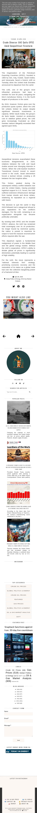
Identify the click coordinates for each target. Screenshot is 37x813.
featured (18, 599)
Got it (24, 14)
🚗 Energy (12, 803)
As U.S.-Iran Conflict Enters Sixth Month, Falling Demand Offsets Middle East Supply (18, 428)
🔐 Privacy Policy (26, 801)
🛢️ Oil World (27, 799)
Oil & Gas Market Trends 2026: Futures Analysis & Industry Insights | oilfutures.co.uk (18, 809)
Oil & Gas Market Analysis (18, 612)
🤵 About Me (24, 803)
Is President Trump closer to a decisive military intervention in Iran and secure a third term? (18, 467)
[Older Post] (32, 336)
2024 (18, 694)
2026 (18, 689)
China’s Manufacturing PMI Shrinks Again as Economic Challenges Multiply (18, 507)
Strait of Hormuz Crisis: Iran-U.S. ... (19, 313)
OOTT (19, 616)
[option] (18, 309)
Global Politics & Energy (13, 279)
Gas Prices (19, 603)
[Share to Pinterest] (23, 286)
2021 (18, 701)
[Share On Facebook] (18, 286)
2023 (18, 696)
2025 (18, 691)
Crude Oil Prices (18, 586)
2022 (18, 698)
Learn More (16, 14)
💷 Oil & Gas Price (12, 799)
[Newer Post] (4, 336)
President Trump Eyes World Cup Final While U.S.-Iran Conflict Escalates (18, 545)
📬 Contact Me (10, 801)
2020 (18, 703)
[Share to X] (13, 286)
